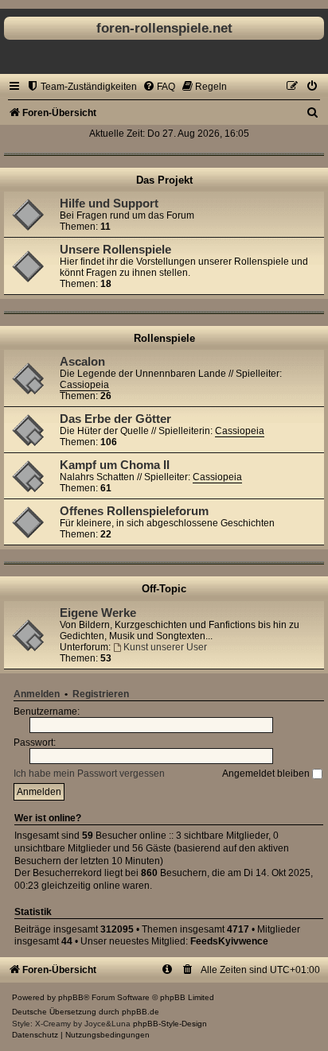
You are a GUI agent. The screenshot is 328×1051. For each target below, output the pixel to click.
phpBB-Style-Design (170, 1023)
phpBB (71, 997)
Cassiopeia (84, 384)
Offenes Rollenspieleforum (134, 511)
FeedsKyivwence (229, 941)
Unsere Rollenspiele (115, 249)
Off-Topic (164, 589)
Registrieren (100, 694)
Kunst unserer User (165, 647)
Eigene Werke (98, 613)
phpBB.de (140, 1011)
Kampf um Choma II (115, 465)
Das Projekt (164, 180)
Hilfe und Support (109, 203)
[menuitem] (81, 86)
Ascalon (82, 361)
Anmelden (37, 694)
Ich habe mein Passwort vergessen (89, 773)
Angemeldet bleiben (267, 773)
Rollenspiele (164, 338)
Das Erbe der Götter (115, 419)
